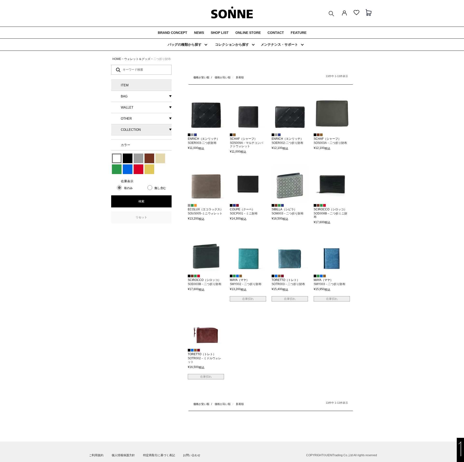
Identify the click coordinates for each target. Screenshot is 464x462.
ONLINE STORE (248, 33)
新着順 (240, 77)
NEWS (199, 33)
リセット (141, 217)
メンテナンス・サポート (279, 44)
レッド (138, 169)
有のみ (128, 188)
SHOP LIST (220, 33)
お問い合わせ (191, 455)
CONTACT (276, 33)
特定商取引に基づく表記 (159, 455)
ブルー (127, 169)
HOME (116, 59)
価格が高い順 (223, 77)
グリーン (117, 169)
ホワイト (117, 158)
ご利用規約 (96, 455)
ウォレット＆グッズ (137, 59)
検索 (141, 201)
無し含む (160, 188)
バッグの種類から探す (185, 44)
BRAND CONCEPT (172, 33)
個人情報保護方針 (123, 455)
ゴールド (149, 169)
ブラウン (149, 158)
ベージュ (160, 158)
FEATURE (298, 33)
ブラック (127, 158)
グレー (138, 158)
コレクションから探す (232, 44)
